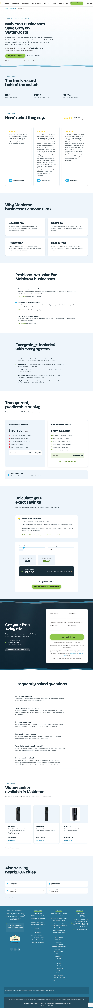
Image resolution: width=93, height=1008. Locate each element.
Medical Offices (59, 949)
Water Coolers (15, 3)
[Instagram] (19, 949)
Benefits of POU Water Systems (59, 918)
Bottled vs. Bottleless (59, 923)
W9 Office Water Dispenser (37, 924)
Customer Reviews (58, 927)
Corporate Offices (58, 951)
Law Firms (58, 958)
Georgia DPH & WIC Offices (58, 977)
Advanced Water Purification (59, 916)
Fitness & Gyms (59, 968)
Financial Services (58, 975)
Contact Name (71, 613)
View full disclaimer (50, 990)
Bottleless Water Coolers (59, 932)
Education (58, 954)
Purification (25, 3)
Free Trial (46, 3)
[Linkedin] (15, 949)
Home (7, 3)
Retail (58, 970)
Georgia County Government (59, 980)
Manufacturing (58, 956)
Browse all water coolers (12, 848)
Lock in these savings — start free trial (46, 586)
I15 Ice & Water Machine (38, 939)
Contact (54, 3)
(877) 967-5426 (84, 924)
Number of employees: (25, 546)
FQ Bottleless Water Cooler (38, 915)
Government (59, 961)
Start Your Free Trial (76, 3)
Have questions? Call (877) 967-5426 (17, 649)
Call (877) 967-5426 (34, 55)
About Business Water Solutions (59, 925)
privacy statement (43, 1000)
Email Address (54, 625)
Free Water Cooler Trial (58, 935)
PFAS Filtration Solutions (59, 920)
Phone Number (71, 625)
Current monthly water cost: (55, 546)
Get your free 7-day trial (15, 55)
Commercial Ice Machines (38, 942)
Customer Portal (63, 3)
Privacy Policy (73, 653)
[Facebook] (11, 949)
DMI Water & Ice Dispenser (37, 935)
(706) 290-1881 (84, 919)
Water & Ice (38, 932)
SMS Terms (50, 1005)
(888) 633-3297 (83, 926)
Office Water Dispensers (59, 930)
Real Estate (59, 973)
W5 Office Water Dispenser (37, 922)
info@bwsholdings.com (81, 929)
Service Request (59, 937)
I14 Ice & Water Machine (38, 937)
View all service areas (12, 898)
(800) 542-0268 (83, 921)
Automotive (59, 965)
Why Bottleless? (36, 3)
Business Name (54, 613)
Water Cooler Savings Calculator (59, 913)
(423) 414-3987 (84, 923)
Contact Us (59, 942)
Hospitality (58, 963)
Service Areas (13, 8)
